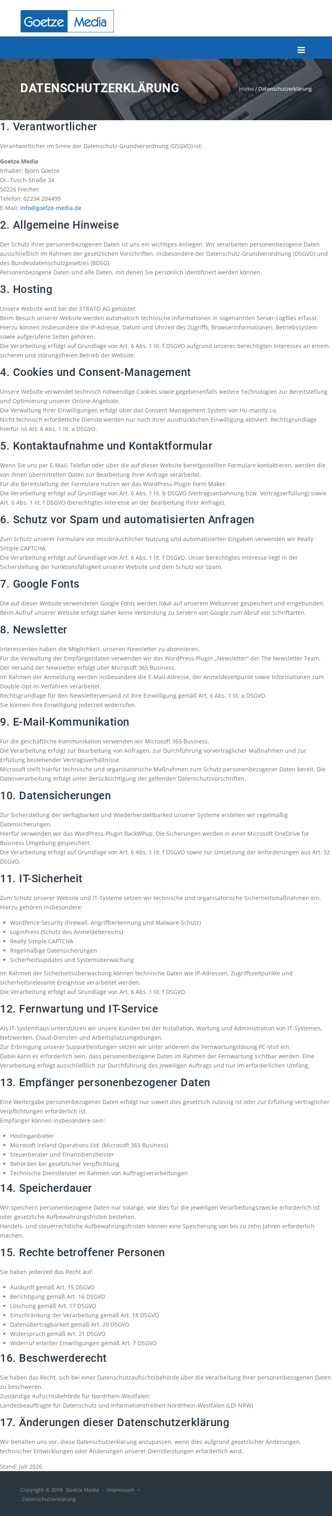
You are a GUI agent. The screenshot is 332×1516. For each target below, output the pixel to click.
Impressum (120, 1489)
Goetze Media (82, 1489)
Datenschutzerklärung (49, 1499)
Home (246, 88)
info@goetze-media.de (50, 208)
